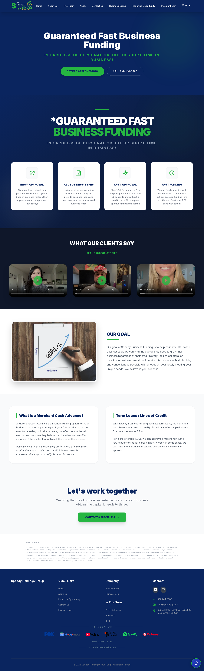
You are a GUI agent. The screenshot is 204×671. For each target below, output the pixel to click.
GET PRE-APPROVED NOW (82, 71)
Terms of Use (112, 594)
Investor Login (168, 6)
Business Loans (117, 6)
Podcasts (110, 615)
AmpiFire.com (109, 647)
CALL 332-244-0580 (125, 71)
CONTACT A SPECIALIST (100, 517)
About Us (52, 6)
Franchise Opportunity (143, 6)
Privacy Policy (112, 588)
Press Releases (113, 610)
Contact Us (97, 6)
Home (39, 6)
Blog (108, 621)
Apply (83, 6)
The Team (68, 6)
